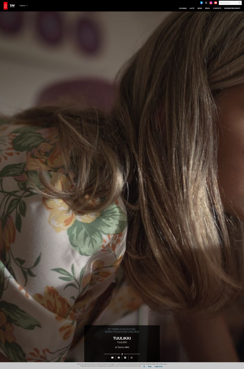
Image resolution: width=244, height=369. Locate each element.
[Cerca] (239, 3)
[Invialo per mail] (112, 358)
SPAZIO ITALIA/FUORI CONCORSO (122, 331)
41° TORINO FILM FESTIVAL (122, 329)
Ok (144, 366)
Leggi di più (159, 366)
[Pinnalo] (125, 358)
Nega (150, 366)
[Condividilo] (119, 358)
